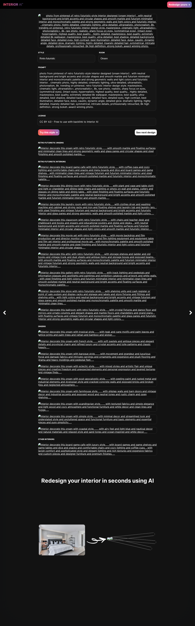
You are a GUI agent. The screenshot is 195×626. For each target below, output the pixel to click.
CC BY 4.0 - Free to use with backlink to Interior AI (69, 121)
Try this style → (49, 132)
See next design (145, 132)
